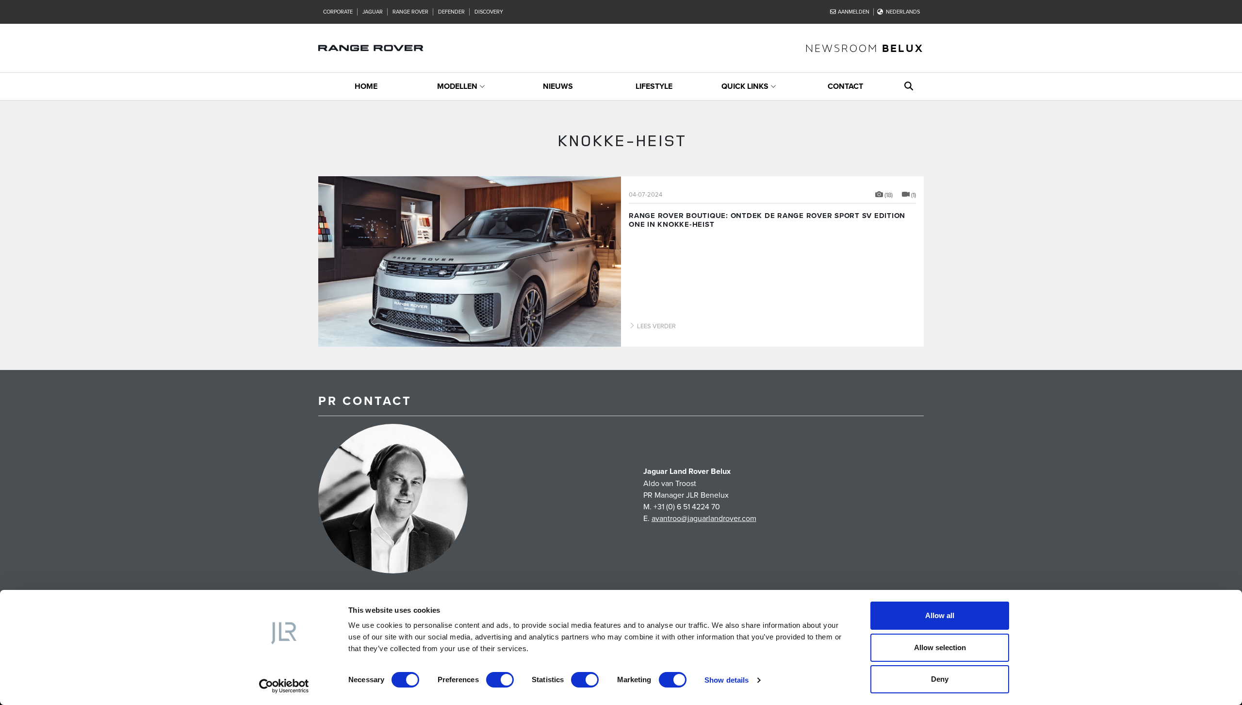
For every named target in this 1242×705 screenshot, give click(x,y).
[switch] (500, 680)
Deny (939, 679)
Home (366, 86)
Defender (451, 12)
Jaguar (372, 12)
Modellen (457, 86)
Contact (845, 86)
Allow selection (940, 647)
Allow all (939, 615)
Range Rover (410, 12)
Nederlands (903, 12)
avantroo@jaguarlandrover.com (704, 518)
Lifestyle (654, 86)
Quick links (744, 86)
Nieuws (558, 86)
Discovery (488, 12)
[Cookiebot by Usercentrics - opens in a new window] (284, 686)
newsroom (864, 47)
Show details (726, 680)
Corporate (338, 12)
